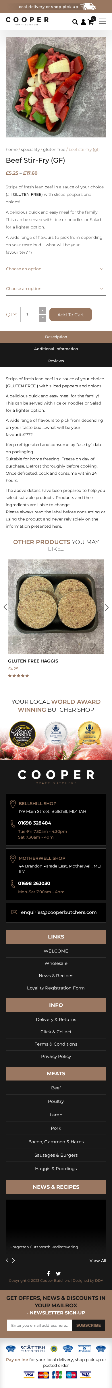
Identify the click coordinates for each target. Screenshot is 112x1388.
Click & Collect (56, 1031)
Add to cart (70, 315)
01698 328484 (34, 823)
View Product (56, 603)
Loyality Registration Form (56, 988)
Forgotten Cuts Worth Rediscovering (44, 1247)
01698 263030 (34, 883)
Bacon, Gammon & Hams (56, 1141)
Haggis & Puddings (56, 1168)
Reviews (56, 360)
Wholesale (56, 963)
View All (98, 1260)
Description (56, 336)
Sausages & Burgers (56, 1155)
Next (107, 607)
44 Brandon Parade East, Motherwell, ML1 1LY (60, 868)
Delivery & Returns (56, 1019)
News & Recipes (56, 975)
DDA (99, 1280)
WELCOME (56, 951)
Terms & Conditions (56, 1044)
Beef (56, 1088)
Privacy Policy (56, 1056)
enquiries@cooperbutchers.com (59, 912)
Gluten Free (54, 149)
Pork (56, 1128)
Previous (5, 607)
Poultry (56, 1101)
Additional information (56, 348)
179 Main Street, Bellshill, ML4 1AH (52, 811)
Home (12, 149)
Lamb (56, 1114)
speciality (30, 149)
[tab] (56, 337)
